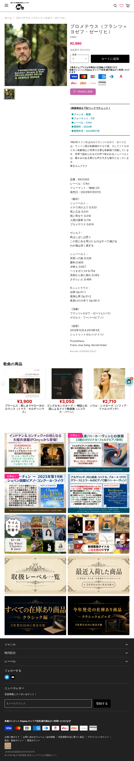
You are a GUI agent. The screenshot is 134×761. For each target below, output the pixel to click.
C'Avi (73, 37)
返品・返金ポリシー (14, 740)
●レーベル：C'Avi (81, 122)
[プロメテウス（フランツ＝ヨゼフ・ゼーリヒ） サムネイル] (9, 94)
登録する (102, 703)
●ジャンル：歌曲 (81, 114)
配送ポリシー (33, 740)
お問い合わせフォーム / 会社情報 (39, 737)
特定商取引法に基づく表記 (71, 737)
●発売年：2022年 (81, 126)
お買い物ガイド (12, 737)
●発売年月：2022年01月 (85, 130)
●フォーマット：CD (82, 118)
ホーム (8, 17)
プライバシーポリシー (98, 737)
